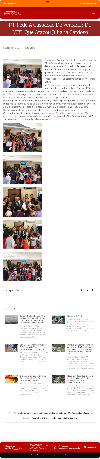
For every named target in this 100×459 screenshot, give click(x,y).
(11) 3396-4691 (63, 446)
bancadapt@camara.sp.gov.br (67, 448)
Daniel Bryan (67, 455)
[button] (47, 2)
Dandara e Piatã (74, 316)
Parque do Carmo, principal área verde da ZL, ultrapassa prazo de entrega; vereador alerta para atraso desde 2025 (81, 349)
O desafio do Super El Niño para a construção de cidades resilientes (33, 378)
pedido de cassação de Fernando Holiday (59, 113)
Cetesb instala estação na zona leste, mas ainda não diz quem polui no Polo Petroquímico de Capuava (33, 319)
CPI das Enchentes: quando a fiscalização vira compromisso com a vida (33, 347)
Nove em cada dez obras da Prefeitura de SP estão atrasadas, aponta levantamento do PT (81, 379)
